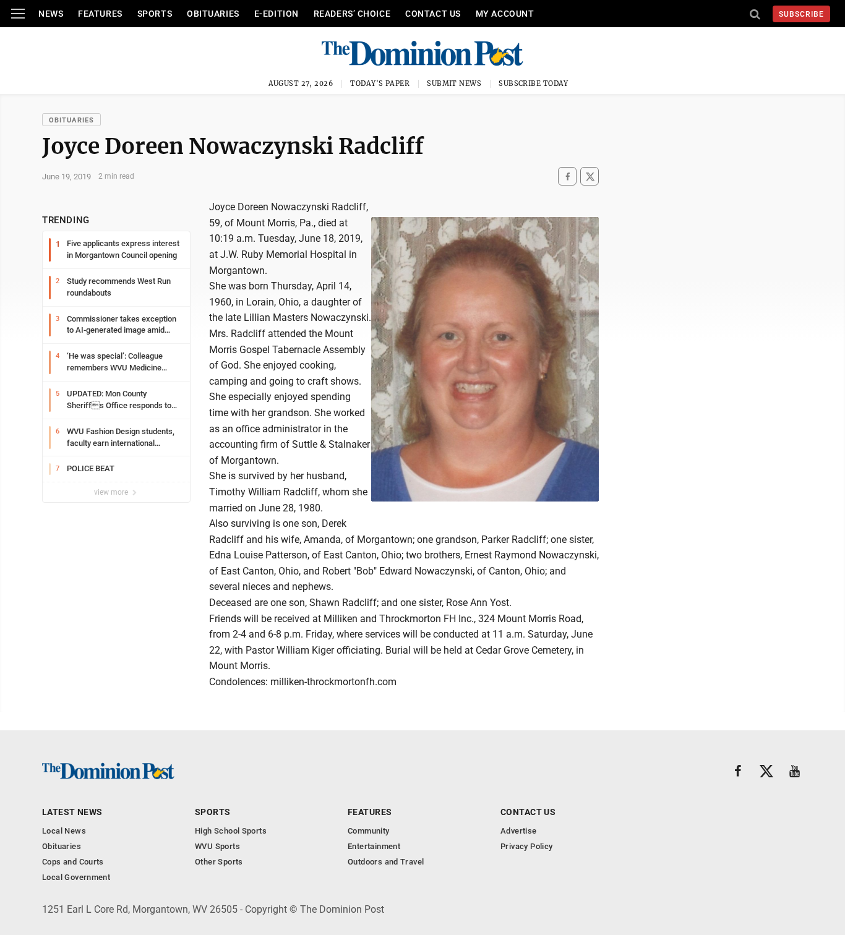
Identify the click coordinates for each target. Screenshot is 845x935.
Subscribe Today (533, 83)
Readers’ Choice (352, 14)
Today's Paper (380, 83)
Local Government (76, 877)
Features (100, 14)
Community (369, 830)
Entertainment (374, 846)
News (50, 14)
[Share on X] (589, 177)
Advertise (518, 830)
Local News (64, 830)
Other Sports (219, 861)
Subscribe (801, 14)
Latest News (72, 812)
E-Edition (276, 14)
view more (112, 492)
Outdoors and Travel (386, 861)
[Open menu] (18, 13)
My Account (505, 14)
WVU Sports (217, 846)
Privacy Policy (526, 846)
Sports (154, 14)
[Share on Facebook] (567, 177)
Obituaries (213, 14)
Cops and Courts (73, 861)
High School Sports (231, 830)
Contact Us (433, 14)
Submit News (454, 83)
